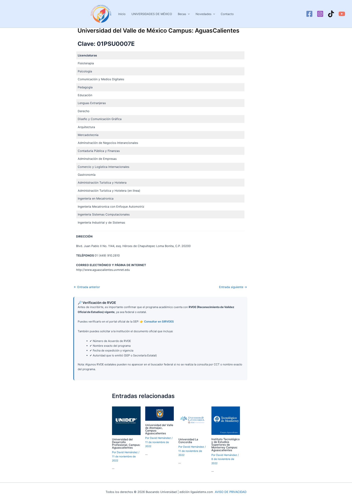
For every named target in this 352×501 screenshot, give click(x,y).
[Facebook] (309, 14)
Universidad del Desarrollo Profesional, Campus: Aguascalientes (126, 443)
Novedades (203, 14)
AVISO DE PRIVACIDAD (231, 492)
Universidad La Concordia (188, 441)
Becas (182, 14)
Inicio (122, 14)
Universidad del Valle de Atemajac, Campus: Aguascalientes (159, 429)
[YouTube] (342, 14)
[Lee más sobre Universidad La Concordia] (192, 420)
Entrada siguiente (233, 287)
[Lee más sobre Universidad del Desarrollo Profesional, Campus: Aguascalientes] (126, 420)
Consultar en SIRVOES (159, 321)
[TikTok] (331, 14)
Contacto (227, 14)
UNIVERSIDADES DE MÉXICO (151, 14)
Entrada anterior (87, 287)
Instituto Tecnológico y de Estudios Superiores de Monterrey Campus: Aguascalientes (225, 444)
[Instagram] (320, 14)
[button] (188, 13)
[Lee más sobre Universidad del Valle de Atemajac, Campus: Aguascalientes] (159, 413)
